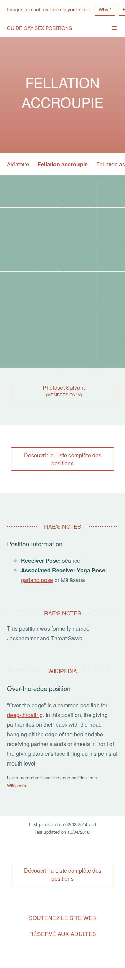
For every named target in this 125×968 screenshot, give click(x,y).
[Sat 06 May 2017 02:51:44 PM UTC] (16, 320)
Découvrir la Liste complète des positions (62, 459)
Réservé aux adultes (62, 934)
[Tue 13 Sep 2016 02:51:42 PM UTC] (48, 352)
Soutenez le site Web (62, 918)
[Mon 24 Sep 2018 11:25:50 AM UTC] (48, 191)
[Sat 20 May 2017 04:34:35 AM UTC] (79, 288)
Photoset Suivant (64, 387)
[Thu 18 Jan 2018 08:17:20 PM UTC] (79, 224)
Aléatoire (18, 164)
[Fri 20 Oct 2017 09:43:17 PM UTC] (48, 256)
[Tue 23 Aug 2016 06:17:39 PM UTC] (79, 352)
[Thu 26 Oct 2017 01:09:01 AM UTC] (16, 256)
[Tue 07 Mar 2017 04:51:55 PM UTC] (48, 320)
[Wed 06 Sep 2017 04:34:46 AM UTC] (79, 256)
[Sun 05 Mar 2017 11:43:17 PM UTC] (79, 320)
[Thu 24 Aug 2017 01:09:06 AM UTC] (16, 288)
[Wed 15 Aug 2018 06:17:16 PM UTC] (79, 191)
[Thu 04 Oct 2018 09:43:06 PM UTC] (16, 191)
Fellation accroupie (63, 164)
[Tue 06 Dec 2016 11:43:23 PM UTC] (16, 352)
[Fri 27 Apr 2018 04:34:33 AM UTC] (48, 224)
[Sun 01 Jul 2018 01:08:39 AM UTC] (16, 224)
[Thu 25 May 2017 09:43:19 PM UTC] (48, 288)
